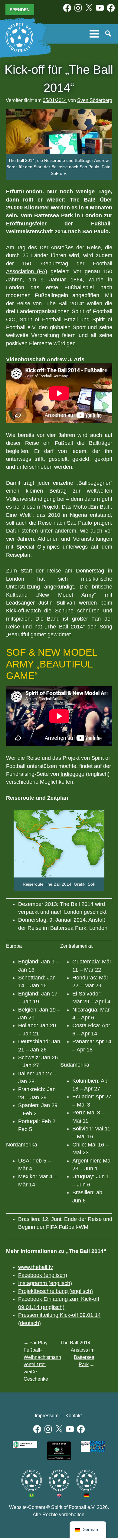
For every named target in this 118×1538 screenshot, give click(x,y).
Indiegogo (72, 774)
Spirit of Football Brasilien (31, 1480)
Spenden (20, 9)
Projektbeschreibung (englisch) (55, 1291)
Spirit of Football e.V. (19, 37)
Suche (108, 33)
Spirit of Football (59, 1480)
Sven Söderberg (94, 100)
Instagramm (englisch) (45, 1283)
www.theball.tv (35, 1267)
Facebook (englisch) (42, 1275)
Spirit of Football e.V (86, 1480)
